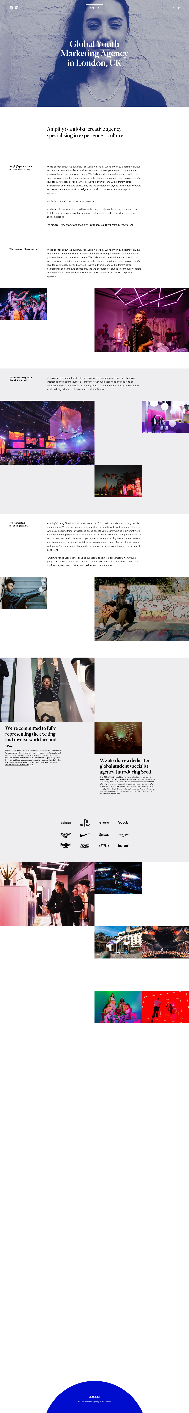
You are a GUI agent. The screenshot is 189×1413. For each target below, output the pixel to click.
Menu (175, 8)
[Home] (95, 7)
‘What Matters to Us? (145, 791)
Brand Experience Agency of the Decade (94, 1401)
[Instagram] (16, 8)
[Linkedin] (11, 8)
